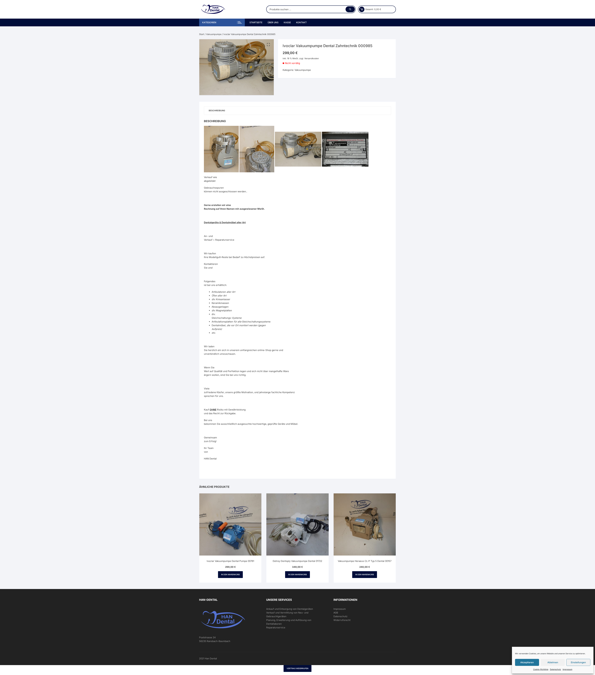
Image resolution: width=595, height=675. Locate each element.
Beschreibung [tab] (217, 110)
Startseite (255, 22)
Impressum (567, 669)
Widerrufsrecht (341, 620)
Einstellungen (578, 662)
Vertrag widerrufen (297, 668)
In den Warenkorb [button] (230, 574)
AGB (335, 612)
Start (201, 34)
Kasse (287, 22)
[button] (268, 44)
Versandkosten (311, 58)
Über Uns (273, 22)
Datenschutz (555, 669)
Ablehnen (552, 662)
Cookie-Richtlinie (540, 669)
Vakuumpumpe (213, 34)
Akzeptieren (527, 662)
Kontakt (301, 22)
